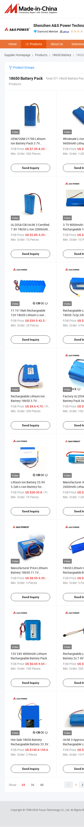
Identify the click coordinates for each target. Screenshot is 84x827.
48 (42, 785)
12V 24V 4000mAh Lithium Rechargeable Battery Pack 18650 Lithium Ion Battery (29, 658)
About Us (57, 44)
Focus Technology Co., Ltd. (54, 810)
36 (32, 785)
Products (36, 44)
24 (23, 785)
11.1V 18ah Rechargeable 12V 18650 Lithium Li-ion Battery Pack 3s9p (28, 315)
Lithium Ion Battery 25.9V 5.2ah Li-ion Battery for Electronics (28, 486)
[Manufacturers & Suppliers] (31, 8)
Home (13, 44)
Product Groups (23, 67)
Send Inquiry (30, 168)
